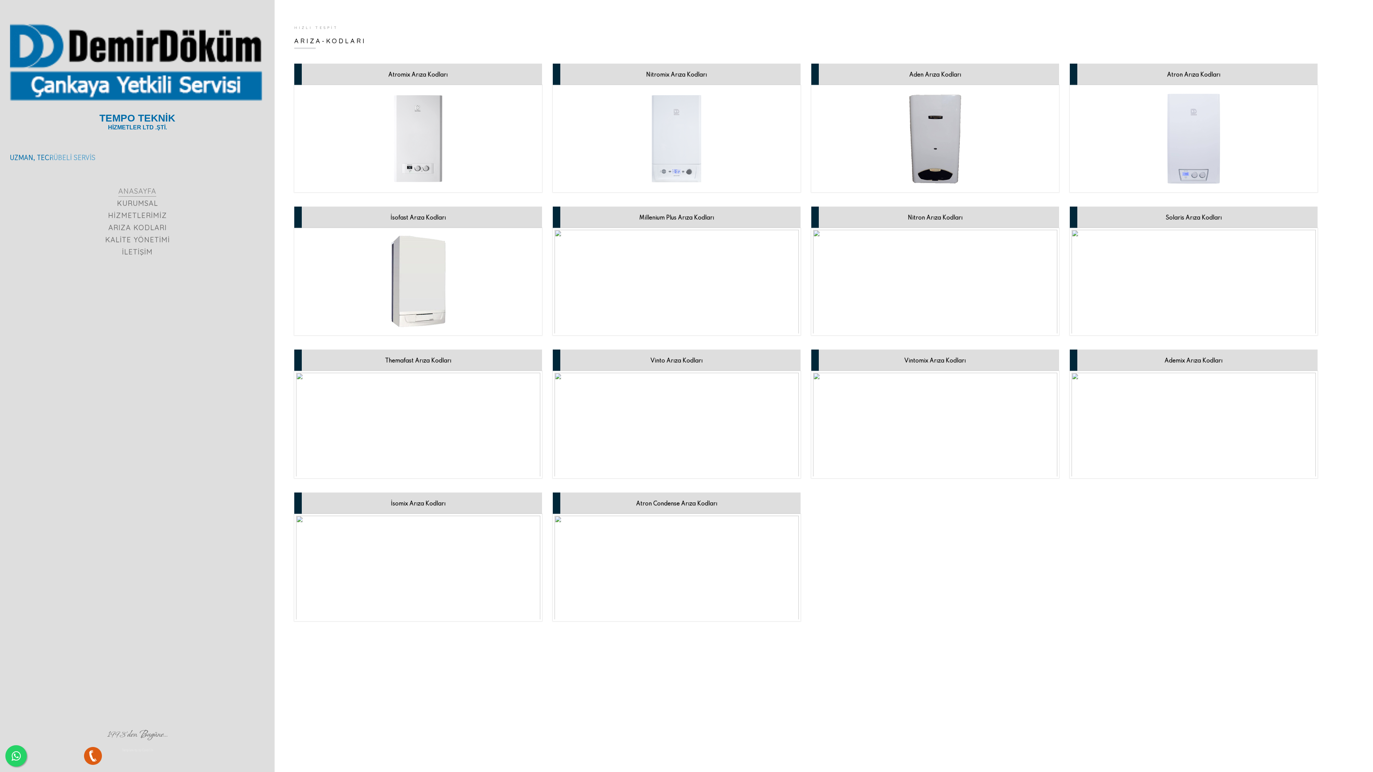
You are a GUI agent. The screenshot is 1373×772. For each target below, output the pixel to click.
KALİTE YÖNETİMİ (137, 239)
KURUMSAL (137, 203)
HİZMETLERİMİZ (137, 215)
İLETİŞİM (137, 251)
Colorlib (147, 750)
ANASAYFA (137, 191)
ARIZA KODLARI (137, 227)
